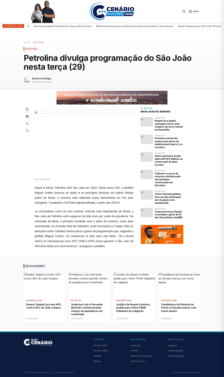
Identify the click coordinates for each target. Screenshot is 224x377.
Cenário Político (100, 350)
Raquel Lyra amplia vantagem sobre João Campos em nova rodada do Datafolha (169, 125)
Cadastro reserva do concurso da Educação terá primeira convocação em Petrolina (168, 179)
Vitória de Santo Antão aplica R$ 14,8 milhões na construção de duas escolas (169, 160)
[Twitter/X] (27, 123)
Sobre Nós (135, 345)
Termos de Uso (138, 361)
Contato (134, 350)
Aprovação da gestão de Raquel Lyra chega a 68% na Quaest (56, 26)
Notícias (39, 42)
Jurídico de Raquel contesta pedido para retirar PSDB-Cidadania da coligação (133, 307)
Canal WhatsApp (176, 356)
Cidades (97, 356)
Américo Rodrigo (41, 78)
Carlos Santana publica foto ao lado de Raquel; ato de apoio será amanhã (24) (168, 198)
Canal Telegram (175, 350)
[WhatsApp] (27, 109)
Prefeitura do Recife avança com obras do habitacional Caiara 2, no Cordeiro (169, 142)
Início (27, 42)
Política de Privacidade (141, 356)
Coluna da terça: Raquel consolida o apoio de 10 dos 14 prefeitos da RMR (168, 214)
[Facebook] (27, 116)
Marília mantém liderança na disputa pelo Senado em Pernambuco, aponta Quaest (129, 26)
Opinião (97, 361)
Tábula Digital (194, 373)
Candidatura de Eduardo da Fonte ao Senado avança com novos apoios (178, 307)
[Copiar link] (27, 131)
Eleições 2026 (100, 345)
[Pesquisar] (184, 11)
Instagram (172, 345)
